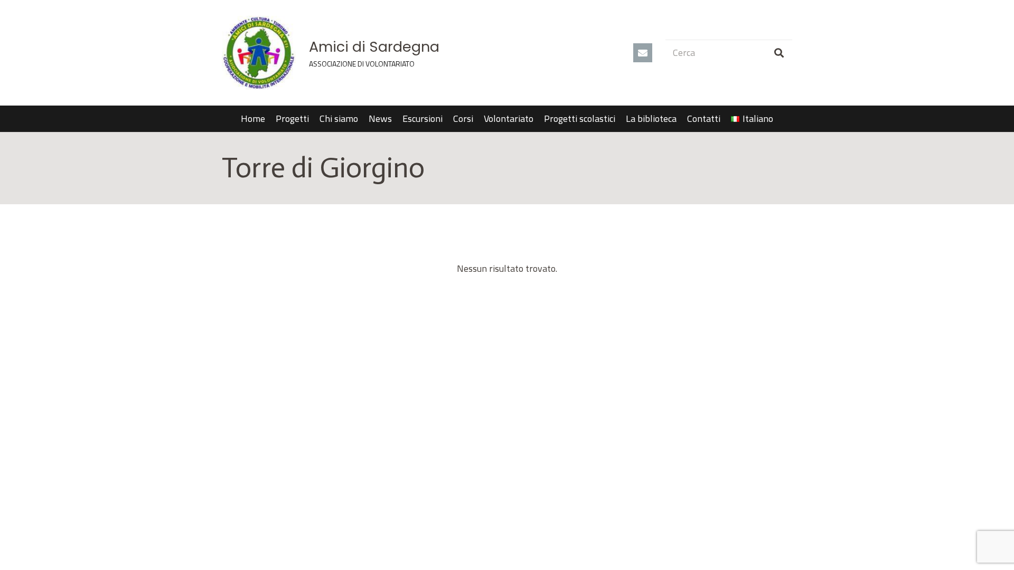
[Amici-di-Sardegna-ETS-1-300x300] (259, 53)
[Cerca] (779, 53)
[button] (779, 119)
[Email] (642, 52)
